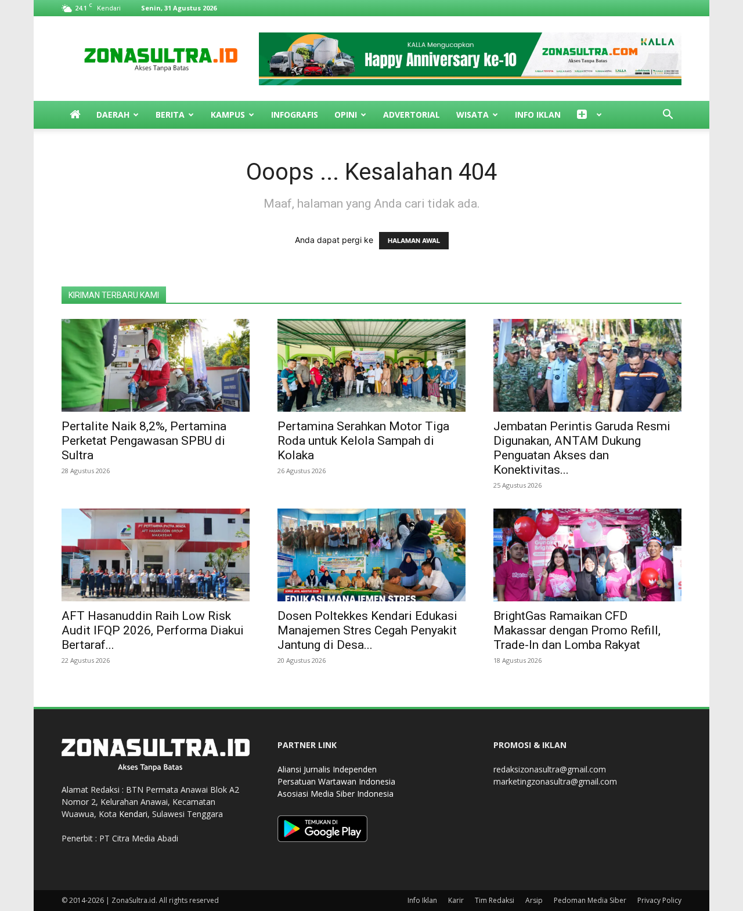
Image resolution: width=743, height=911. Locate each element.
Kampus (228, 114)
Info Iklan (538, 114)
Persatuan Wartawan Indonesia (336, 781)
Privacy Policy (659, 900)
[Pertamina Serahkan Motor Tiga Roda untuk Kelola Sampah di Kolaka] (371, 365)
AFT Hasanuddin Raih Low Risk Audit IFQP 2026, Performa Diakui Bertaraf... (153, 630)
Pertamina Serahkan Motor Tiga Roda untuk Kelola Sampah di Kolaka (363, 440)
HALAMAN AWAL (414, 241)
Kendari (133, 813)
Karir (456, 900)
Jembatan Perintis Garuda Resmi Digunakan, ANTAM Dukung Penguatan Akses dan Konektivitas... (581, 448)
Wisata (472, 114)
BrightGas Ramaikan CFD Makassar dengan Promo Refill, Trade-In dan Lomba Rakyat (577, 630)
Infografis (294, 114)
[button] (667, 115)
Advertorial (411, 114)
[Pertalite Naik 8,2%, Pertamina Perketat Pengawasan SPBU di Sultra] (156, 365)
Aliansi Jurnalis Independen (327, 769)
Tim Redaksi (494, 900)
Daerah (112, 114)
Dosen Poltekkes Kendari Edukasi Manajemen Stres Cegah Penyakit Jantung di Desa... (367, 630)
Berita (170, 114)
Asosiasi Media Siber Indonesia (335, 793)
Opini (345, 114)
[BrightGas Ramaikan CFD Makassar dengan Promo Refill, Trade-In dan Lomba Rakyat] (587, 555)
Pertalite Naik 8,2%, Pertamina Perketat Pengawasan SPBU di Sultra (144, 440)
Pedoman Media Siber (590, 900)
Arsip (534, 900)
